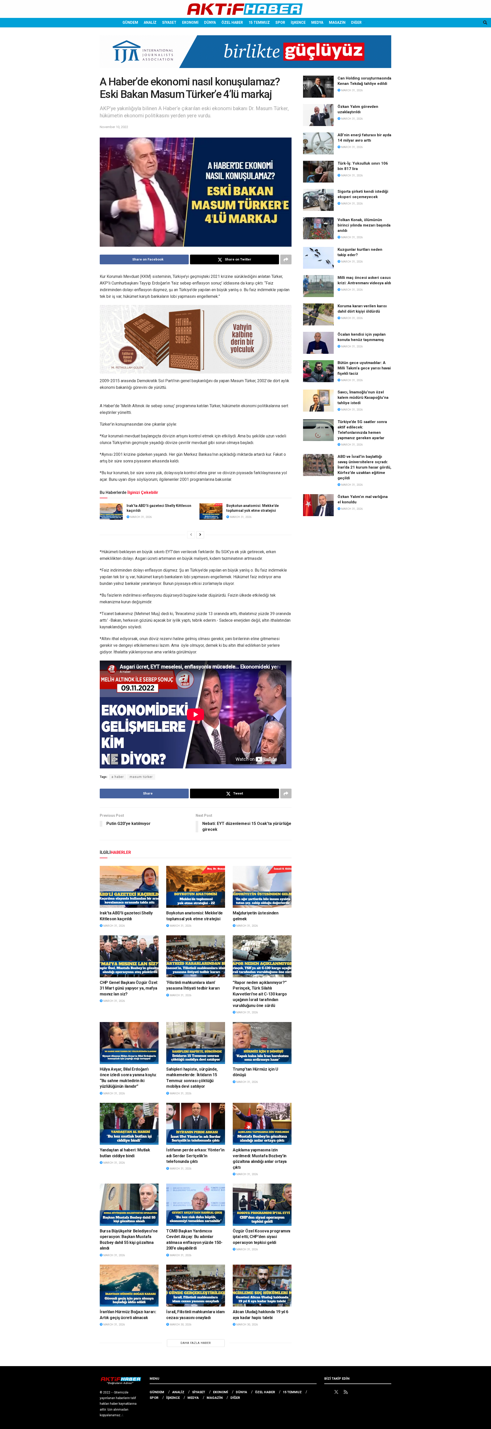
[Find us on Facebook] (326, 1392)
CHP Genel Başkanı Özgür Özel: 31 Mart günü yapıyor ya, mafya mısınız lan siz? (129, 988)
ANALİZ (150, 22)
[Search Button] (485, 22)
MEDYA (317, 22)
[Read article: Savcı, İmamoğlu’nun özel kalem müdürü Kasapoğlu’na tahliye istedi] (318, 401)
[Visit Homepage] (245, 9)
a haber (117, 777)
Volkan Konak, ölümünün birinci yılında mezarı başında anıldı (364, 225)
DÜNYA (210, 22)
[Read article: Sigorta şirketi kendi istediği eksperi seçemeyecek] (318, 200)
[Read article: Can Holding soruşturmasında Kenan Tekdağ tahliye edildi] (318, 87)
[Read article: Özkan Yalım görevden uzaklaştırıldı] (318, 115)
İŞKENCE (298, 22)
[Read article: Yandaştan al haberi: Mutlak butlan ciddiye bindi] (129, 1124)
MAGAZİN (337, 22)
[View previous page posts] (191, 534)
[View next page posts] (200, 534)
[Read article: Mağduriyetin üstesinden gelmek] (262, 887)
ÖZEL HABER (232, 22)
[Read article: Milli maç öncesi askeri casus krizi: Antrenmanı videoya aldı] (318, 286)
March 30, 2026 (180, 1324)
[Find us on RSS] (346, 1392)
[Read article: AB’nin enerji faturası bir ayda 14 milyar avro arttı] (318, 143)
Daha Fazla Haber (196, 1343)
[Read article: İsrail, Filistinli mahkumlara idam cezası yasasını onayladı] (195, 1286)
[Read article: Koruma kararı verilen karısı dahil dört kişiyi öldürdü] (318, 314)
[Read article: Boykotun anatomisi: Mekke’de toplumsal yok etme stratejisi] (210, 511)
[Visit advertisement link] (245, 55)
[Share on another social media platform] (286, 259)
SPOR (280, 22)
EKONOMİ (190, 22)
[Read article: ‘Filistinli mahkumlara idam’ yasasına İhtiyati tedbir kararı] (195, 956)
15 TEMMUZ (259, 22)
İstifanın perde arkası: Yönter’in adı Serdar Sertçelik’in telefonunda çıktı (195, 1156)
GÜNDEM (130, 22)
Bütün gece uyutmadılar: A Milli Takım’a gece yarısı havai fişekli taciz (364, 368)
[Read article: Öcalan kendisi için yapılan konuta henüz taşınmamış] (318, 343)
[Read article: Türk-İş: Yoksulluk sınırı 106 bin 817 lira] (318, 172)
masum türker (141, 777)
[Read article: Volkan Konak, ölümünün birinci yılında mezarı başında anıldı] (318, 228)
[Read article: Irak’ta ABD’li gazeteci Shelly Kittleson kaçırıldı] (111, 511)
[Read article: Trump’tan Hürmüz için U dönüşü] (262, 1043)
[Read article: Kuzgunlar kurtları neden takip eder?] (318, 258)
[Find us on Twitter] (336, 1392)
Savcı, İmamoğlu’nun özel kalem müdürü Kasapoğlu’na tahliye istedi (363, 397)
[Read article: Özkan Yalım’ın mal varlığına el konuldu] (318, 505)
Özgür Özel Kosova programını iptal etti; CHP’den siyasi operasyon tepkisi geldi (261, 1237)
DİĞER (356, 22)
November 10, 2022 (114, 127)
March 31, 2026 (140, 517)
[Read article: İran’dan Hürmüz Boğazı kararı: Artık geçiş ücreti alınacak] (129, 1286)
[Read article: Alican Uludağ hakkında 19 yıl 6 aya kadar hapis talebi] (262, 1286)
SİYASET (169, 22)
